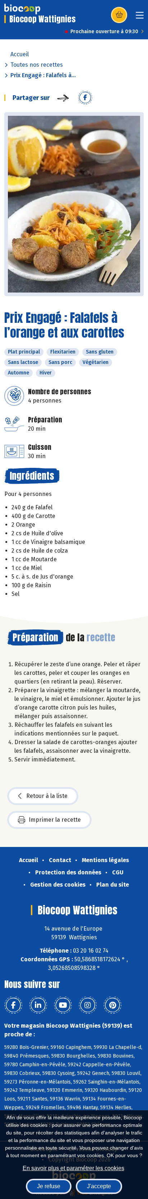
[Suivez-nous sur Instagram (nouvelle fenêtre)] (88, 1005)
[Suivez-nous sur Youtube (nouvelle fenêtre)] (63, 1005)
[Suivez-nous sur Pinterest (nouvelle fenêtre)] (112, 1005)
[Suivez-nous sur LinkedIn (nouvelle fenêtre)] (38, 1005)
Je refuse (48, 1186)
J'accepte (99, 1186)
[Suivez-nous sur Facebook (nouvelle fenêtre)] (13, 1005)
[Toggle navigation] (140, 17)
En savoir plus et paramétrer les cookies (73, 1168)
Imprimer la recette (55, 819)
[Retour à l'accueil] (22, 9)
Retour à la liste (47, 795)
